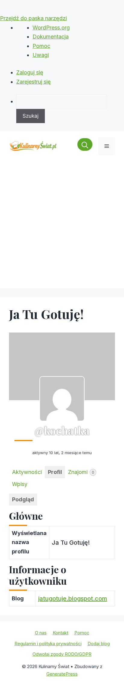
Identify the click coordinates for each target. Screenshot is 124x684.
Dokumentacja (51, 36)
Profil (55, 472)
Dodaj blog (99, 643)
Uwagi (41, 55)
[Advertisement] (62, 226)
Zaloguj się (29, 72)
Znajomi (81, 472)
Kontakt (60, 633)
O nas (41, 633)
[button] (84, 146)
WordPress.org (51, 27)
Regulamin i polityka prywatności (48, 643)
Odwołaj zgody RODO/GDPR (62, 654)
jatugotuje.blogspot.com (72, 598)
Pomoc (41, 46)
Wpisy (19, 484)
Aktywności (27, 472)
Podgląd (23, 499)
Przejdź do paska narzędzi (33, 18)
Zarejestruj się (33, 82)
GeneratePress (62, 674)
